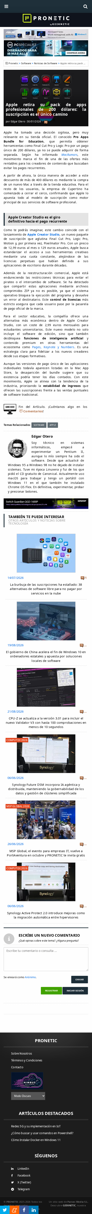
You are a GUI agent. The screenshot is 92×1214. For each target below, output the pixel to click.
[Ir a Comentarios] (45, 122)
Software (26, 63)
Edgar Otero (18, 121)
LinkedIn (23, 1169)
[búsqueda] (85, 6)
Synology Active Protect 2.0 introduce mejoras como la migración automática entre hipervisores (46, 915)
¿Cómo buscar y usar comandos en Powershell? (42, 1133)
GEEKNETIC (69, 1205)
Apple (53, 425)
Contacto (17, 1067)
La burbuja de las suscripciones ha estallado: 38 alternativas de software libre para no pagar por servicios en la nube (46, 588)
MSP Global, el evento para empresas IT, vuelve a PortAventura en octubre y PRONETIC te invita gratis (46, 853)
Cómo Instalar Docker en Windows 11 (36, 1140)
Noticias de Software (45, 63)
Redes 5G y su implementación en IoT (36, 1126)
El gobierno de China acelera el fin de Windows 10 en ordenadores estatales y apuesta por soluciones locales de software (46, 656)
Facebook (24, 1175)
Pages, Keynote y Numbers (53, 347)
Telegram (24, 1189)
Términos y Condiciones (26, 1060)
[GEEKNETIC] (46, 20)
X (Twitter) (24, 1182)
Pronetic (13, 63)
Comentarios (33, 411)
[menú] (6, 6)
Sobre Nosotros (21, 1053)
